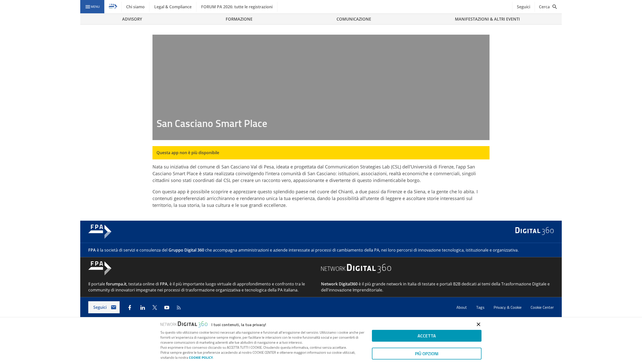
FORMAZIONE (239, 19)
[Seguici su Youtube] (167, 308)
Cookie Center (542, 307)
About (462, 307)
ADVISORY (132, 19)
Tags (481, 307)
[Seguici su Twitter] (155, 308)
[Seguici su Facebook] (130, 308)
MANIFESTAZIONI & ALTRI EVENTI (487, 19)
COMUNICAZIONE (354, 19)
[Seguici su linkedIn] (143, 308)
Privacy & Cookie (508, 307)
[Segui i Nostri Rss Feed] (179, 308)
